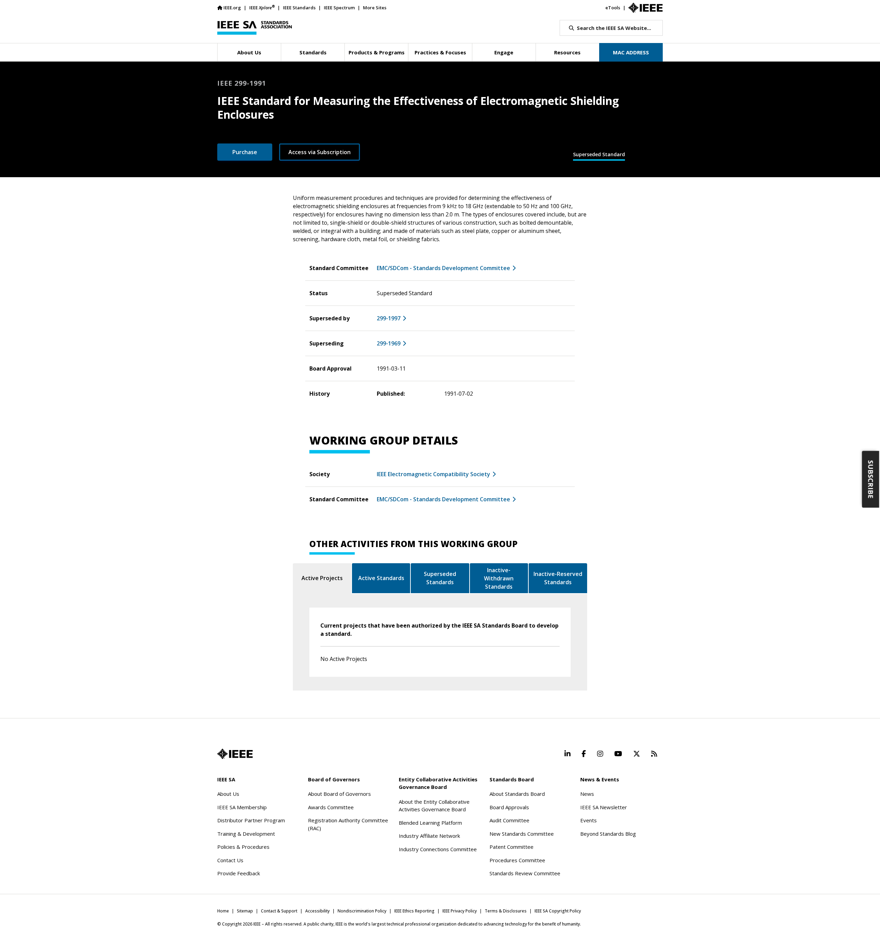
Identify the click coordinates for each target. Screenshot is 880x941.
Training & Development (246, 833)
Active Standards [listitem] (381, 578)
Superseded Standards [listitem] (440, 578)
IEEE (262, 7)
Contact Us (230, 860)
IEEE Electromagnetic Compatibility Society (433, 474)
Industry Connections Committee (438, 849)
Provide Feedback (238, 873)
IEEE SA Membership (242, 807)
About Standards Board (517, 793)
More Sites (374, 7)
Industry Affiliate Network (429, 835)
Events (588, 820)
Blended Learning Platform (430, 822)
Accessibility (317, 911)
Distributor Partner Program (251, 820)
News (587, 793)
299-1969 (388, 343)
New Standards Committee (522, 833)
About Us (228, 793)
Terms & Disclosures (506, 911)
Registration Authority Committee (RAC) (348, 824)
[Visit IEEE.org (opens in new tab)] (235, 754)
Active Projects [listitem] (322, 578)
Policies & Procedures (243, 846)
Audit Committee (509, 820)
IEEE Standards (299, 7)
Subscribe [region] (871, 479)
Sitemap (245, 911)
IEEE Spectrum (339, 7)
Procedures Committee (517, 860)
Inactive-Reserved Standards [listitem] (558, 578)
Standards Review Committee (525, 873)
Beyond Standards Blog (608, 833)
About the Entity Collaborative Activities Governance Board (434, 805)
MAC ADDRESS (631, 52)
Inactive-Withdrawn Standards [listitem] (499, 578)
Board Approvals (509, 807)
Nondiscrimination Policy (362, 911)
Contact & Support (279, 911)
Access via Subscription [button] (319, 152)
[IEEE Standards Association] (254, 28)
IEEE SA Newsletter (603, 807)
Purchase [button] (244, 152)
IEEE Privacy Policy (459, 911)
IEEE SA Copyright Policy (558, 911)
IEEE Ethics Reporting (414, 911)
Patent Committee (512, 846)
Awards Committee (331, 807)
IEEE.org (232, 7)
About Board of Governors (339, 793)
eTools (612, 7)
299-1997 (388, 318)
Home (223, 911)
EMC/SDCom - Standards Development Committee (443, 268)
